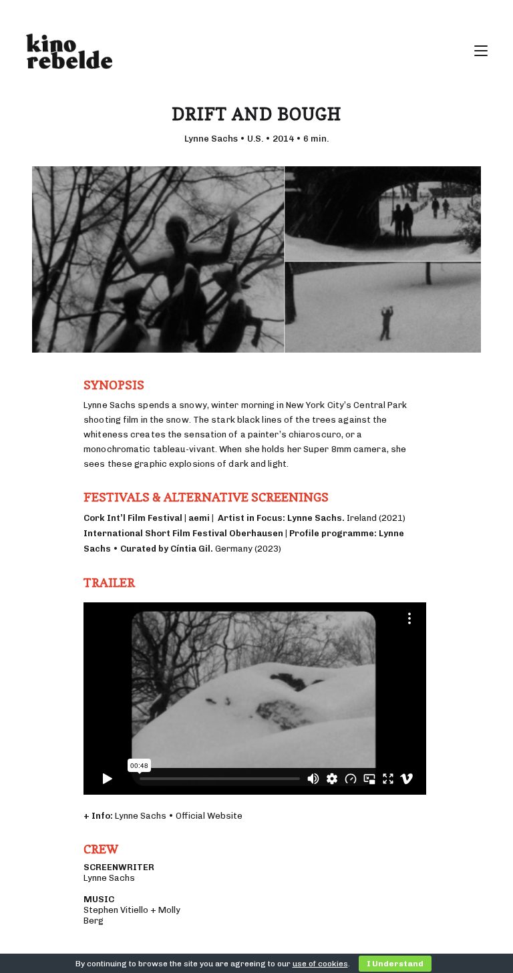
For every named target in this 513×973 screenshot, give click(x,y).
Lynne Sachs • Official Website (178, 816)
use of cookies (320, 963)
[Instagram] (465, 13)
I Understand (395, 963)
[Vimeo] (481, 13)
